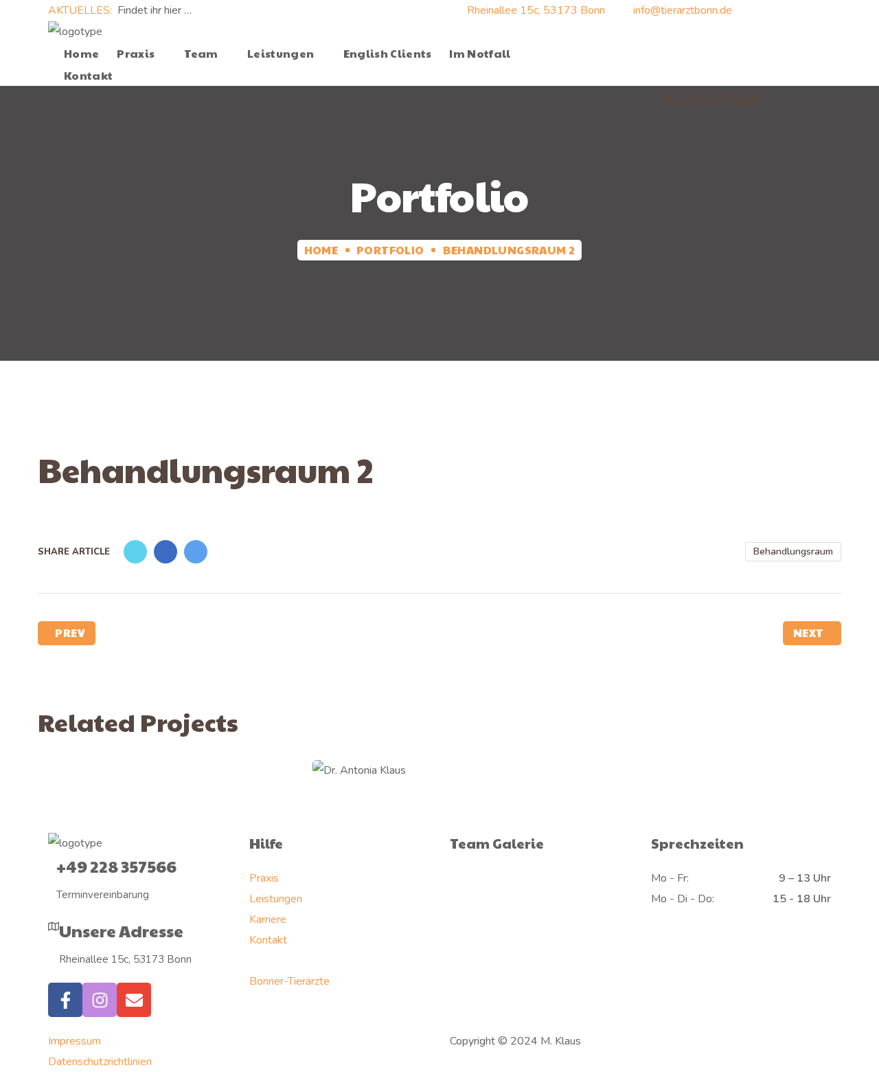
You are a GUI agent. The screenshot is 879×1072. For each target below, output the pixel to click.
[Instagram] (99, 1000)
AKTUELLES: (81, 10)
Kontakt (268, 940)
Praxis (264, 878)
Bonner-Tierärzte (289, 981)
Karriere (267, 919)
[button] (589, 53)
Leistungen (275, 898)
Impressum (74, 1041)
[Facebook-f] (65, 1000)
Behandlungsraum (793, 551)
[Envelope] (134, 1000)
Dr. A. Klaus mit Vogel (439, 774)
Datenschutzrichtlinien (100, 1061)
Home (321, 250)
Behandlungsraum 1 (178, 788)
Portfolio (390, 250)
